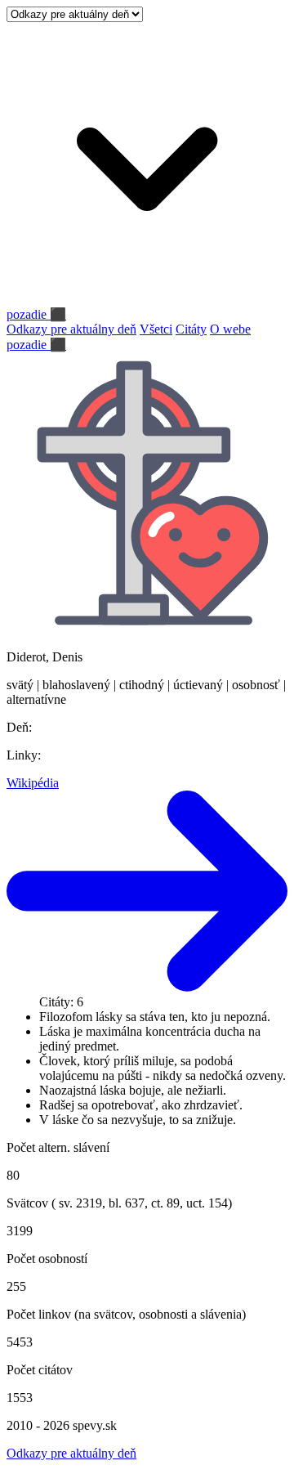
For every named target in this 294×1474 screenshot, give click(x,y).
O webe (230, 329)
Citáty (191, 329)
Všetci (156, 329)
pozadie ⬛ (36, 314)
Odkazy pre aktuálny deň (71, 329)
